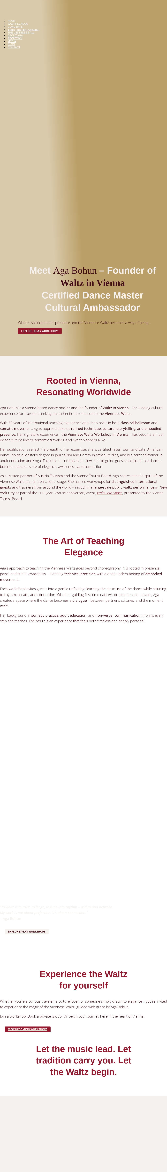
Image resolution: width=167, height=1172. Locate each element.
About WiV (15, 38)
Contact (14, 47)
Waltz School (18, 23)
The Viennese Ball (21, 32)
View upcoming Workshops (27, 1029)
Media (12, 41)
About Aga (15, 35)
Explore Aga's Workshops (39, 331)
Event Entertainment (24, 29)
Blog (11, 44)
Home (11, 21)
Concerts (15, 26)
